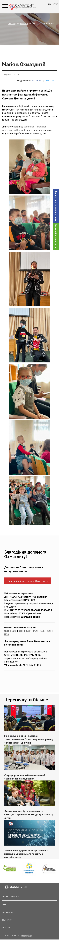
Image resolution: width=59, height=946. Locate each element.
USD (6, 631)
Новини (24, 23)
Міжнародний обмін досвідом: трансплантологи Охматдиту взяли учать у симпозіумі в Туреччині (29, 739)
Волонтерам (7, 920)
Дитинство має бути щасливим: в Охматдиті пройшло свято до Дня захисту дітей (28, 814)
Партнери (6, 928)
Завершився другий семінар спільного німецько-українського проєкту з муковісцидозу (26, 854)
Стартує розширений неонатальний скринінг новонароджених (24, 777)
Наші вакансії (7, 912)
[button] (56, 206)
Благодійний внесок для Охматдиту (28, 581)
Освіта (4, 905)
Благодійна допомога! (56, 236)
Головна (11, 23)
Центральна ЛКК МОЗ (10, 897)
